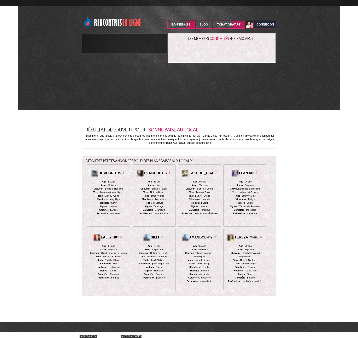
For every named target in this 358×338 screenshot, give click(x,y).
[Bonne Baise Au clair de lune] (162, 236)
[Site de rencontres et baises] (113, 15)
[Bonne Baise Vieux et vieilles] (121, 236)
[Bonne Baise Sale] (169, 172)
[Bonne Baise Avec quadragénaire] (123, 172)
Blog (204, 24)
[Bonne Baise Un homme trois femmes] (261, 236)
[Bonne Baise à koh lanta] (256, 172)
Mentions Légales (131, 336)
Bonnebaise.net (88, 336)
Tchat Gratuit (229, 24)
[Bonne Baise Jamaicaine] (215, 236)
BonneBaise (180, 24)
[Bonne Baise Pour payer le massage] (215, 172)
